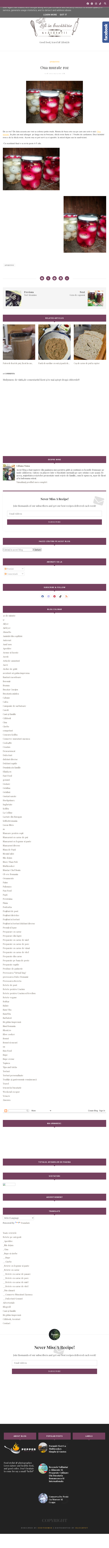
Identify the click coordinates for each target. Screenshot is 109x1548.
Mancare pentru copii (13, 833)
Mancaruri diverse (11, 845)
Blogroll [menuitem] (7, 1306)
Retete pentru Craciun (14, 989)
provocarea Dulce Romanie (16, 976)
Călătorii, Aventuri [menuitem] (11, 1319)
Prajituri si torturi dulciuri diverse (19, 923)
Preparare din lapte (12, 935)
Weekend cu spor (11, 1091)
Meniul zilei (8, 853)
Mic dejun (7, 857)
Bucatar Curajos (10, 689)
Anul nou (7, 644)
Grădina (6, 788)
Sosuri (6, 1038)
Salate (6, 1005)
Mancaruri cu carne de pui (15, 837)
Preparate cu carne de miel (16, 939)
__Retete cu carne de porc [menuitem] (16, 1278)
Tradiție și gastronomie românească (20, 1079)
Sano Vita (7, 1009)
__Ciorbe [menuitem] (7, 1261)
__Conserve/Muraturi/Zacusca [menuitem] (17, 1294)
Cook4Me (7, 742)
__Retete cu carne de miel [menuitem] (15, 1282)
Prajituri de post (10, 911)
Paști (5, 894)
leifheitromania (10, 820)
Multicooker (9, 866)
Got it (63, 14)
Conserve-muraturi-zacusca (16, 738)
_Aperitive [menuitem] (8, 1241)
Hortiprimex (9, 800)
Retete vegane (10, 997)
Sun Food (7, 1050)
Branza (6, 685)
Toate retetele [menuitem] (10, 1232)
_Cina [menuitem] (5, 1249)
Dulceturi (7, 755)
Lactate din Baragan (12, 816)
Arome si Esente (10, 652)
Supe (5, 1054)
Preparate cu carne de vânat (16, 948)
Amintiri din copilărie (13, 636)
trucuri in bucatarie (12, 1087)
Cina (5, 722)
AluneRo (7, 632)
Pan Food (7, 890)
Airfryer (7, 628)
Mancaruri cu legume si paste (17, 841)
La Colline (7, 812)
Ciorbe (6, 726)
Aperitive (55, 62)
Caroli (6, 710)
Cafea (5, 701)
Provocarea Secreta (12, 981)
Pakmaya (7, 886)
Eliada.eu (7, 771)
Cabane (6, 697)
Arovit (6, 656)
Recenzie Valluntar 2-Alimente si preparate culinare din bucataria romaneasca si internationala (59, 1474)
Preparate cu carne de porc (16, 944)
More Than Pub (10, 861)
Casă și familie (9, 714)
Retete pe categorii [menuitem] (12, 1237)
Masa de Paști (9, 849)
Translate (25, 1222)
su (4, 1046)
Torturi (6, 1071)
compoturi (8, 730)
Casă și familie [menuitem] (9, 1310)
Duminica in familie (12, 767)
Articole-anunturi (11, 660)
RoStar (6, 1001)
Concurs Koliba (10, 734)
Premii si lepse (10, 927)
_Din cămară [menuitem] (9, 1290)
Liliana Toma (23, 465)
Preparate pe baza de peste (16, 960)
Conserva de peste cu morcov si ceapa (59, 1499)
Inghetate (7, 804)
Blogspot (82, 1528)
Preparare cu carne (12, 931)
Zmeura (6, 1100)
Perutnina (7, 898)
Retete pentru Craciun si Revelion (19, 993)
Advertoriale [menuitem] (9, 1302)
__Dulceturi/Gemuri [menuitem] (13, 1298)
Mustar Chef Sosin (11, 870)
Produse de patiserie (13, 968)
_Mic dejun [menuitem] (8, 1245)
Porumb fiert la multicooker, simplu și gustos (57, 1449)
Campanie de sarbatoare (14, 705)
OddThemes (45, 1528)
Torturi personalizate (13, 1075)
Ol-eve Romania (10, 874)
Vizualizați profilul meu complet (31, 482)
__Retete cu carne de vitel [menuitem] (15, 1286)
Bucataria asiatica (11, 693)
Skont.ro (7, 1030)
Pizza (5, 903)
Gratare (6, 783)
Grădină (6, 792)
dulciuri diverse (10, 759)
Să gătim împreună (12, 1022)
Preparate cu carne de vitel (16, 952)
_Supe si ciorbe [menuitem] (10, 1253)
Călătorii (7, 718)
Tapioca (6, 1063)
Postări (10, 568)
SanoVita (7, 1013)
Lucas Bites (8, 825)
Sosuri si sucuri (10, 1042)
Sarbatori (7, 1017)
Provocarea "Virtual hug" (14, 972)
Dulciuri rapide (10, 763)
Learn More (50, 14)
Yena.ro (6, 1095)
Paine (5, 882)
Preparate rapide (11, 964)
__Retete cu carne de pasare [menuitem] (17, 1274)
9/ (4, 619)
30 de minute (9, 615)
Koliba (6, 808)
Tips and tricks (10, 1067)
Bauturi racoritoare (12, 677)
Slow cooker (9, 1034)
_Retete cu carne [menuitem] (11, 1269)
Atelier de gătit (10, 669)
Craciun (6, 747)
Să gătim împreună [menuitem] (12, 1315)
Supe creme (8, 1059)
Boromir (7, 681)
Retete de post (10, 985)
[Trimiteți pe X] (48, 278)
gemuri (6, 779)
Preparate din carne (12, 956)
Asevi (5, 664)
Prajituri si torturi (11, 919)
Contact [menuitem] (6, 1323)
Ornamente (8, 878)
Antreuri (7, 640)
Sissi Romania (9, 1026)
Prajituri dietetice (11, 915)
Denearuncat (9, 751)
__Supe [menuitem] (6, 1257)
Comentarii (11, 573)
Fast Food (7, 775)
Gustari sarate (9, 796)
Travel (6, 1083)
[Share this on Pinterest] (54, 278)
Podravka (7, 907)
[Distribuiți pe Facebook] (42, 278)
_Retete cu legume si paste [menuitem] (16, 1265)
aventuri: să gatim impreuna (16, 673)
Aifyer (6, 623)
